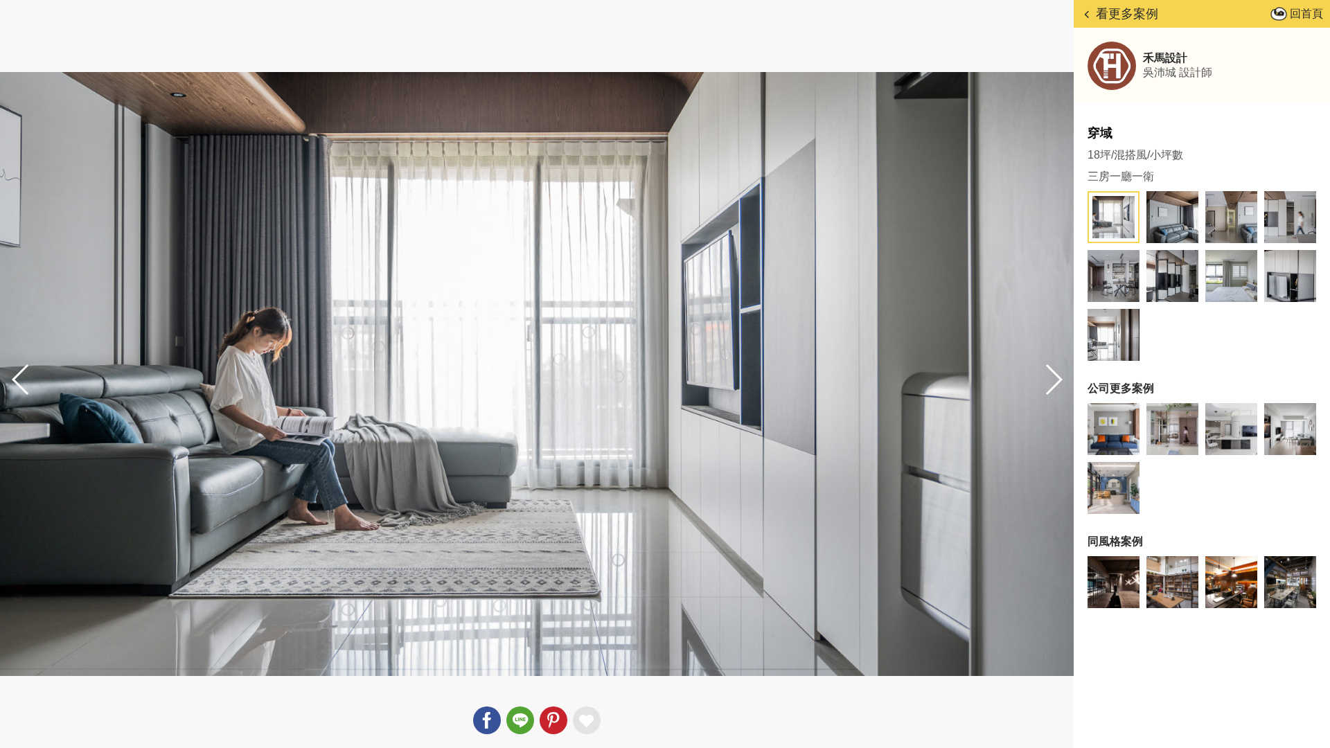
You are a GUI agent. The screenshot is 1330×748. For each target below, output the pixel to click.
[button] (1053, 379)
